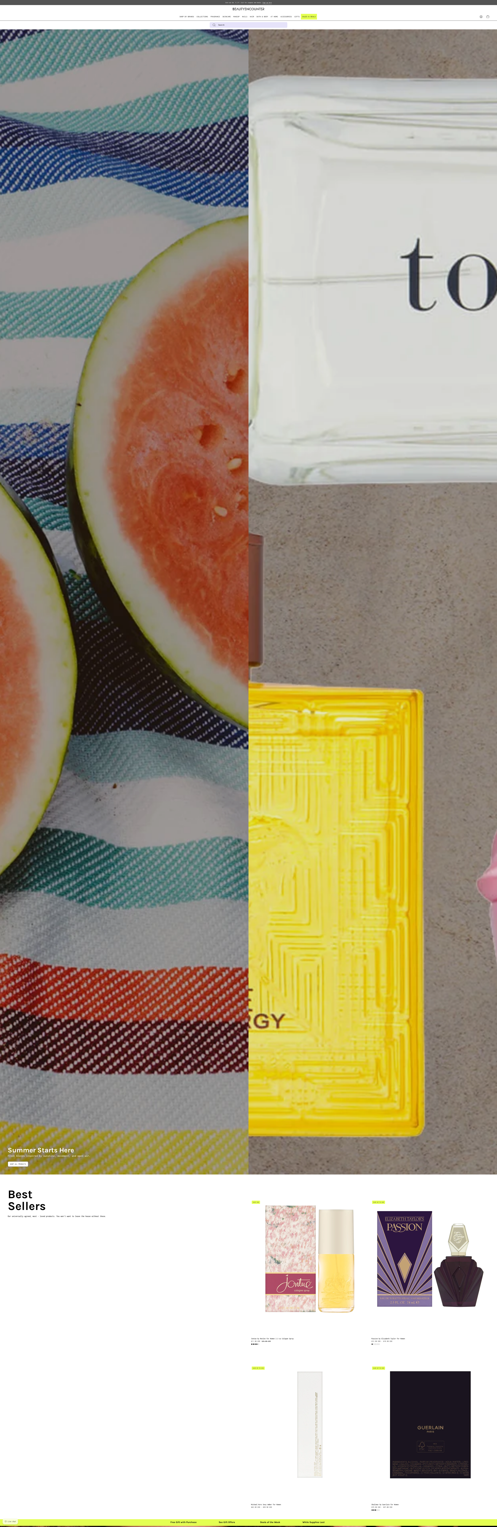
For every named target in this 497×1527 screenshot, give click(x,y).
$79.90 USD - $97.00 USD (381, 1507)
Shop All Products (18, 1164)
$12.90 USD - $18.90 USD (381, 1341)
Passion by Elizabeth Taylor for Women (388, 1339)
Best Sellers (11, 1200)
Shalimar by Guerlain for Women (385, 1505)
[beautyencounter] (248, 9)
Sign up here (267, 2)
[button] (202, 17)
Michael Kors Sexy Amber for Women (266, 1505)
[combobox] (248, 25)
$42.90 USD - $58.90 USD (261, 1507)
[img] (255, 1344)
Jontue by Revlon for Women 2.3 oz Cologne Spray (272, 1339)
